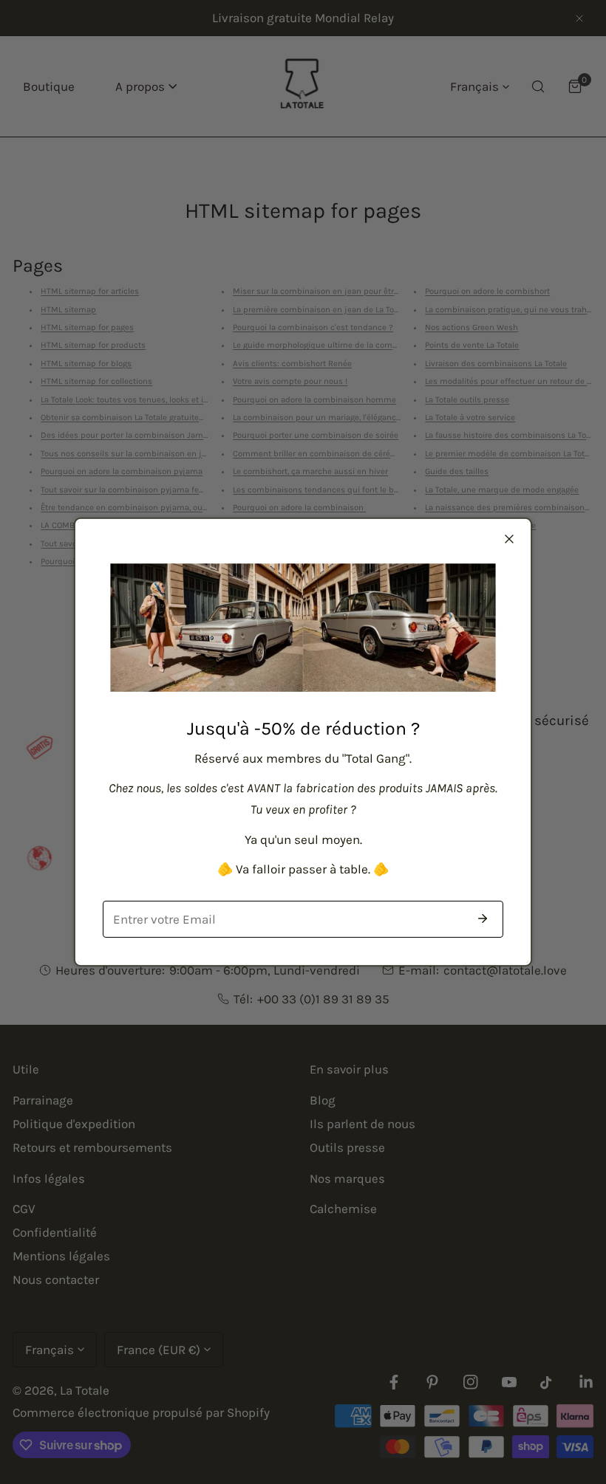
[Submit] (482, 918)
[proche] (509, 539)
